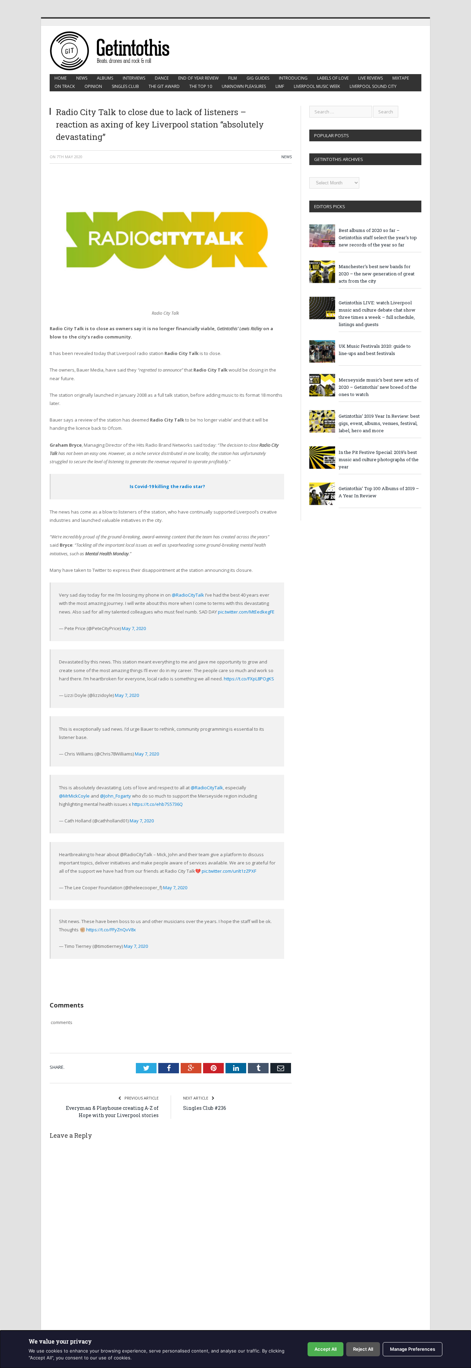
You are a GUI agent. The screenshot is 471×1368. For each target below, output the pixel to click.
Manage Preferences (412, 1349)
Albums (105, 78)
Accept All (325, 1349)
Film (232, 78)
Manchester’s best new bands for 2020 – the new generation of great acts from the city (376, 273)
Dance (162, 78)
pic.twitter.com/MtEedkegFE (246, 612)
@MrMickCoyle (74, 796)
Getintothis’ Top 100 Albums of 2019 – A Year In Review (379, 492)
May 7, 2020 (134, 628)
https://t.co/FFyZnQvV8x (111, 929)
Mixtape (400, 78)
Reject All (363, 1349)
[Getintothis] (114, 50)
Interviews (134, 78)
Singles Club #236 (204, 1108)
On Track (64, 86)
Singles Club (125, 86)
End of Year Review (198, 78)
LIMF (279, 86)
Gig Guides (258, 78)
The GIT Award (164, 86)
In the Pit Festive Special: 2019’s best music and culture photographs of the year (379, 459)
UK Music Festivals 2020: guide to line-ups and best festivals (375, 349)
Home (60, 78)
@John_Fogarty (115, 796)
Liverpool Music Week (317, 86)
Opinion (93, 86)
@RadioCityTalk (188, 595)
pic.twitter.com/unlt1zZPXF (229, 871)
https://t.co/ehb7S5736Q (157, 804)
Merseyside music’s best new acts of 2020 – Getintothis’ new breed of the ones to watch (379, 387)
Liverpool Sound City (373, 86)
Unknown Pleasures (244, 86)
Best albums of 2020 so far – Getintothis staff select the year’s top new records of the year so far (378, 237)
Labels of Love (333, 78)
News (81, 78)
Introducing (293, 78)
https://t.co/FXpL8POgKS (249, 679)
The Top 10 (200, 86)
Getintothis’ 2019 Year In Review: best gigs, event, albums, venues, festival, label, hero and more (379, 423)
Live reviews (370, 78)
